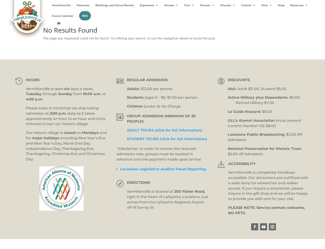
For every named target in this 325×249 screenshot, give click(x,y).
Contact (246, 5)
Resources (297, 5)
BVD (85, 16)
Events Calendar (62, 16)
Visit (187, 5)
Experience (147, 5)
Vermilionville (61, 5)
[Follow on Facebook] (254, 226)
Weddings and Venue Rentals (114, 5)
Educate (225, 5)
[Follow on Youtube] (263, 226)
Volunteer (83, 5)
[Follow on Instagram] (272, 226)
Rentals (205, 5)
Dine (265, 5)
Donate (169, 5)
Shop (281, 5)
